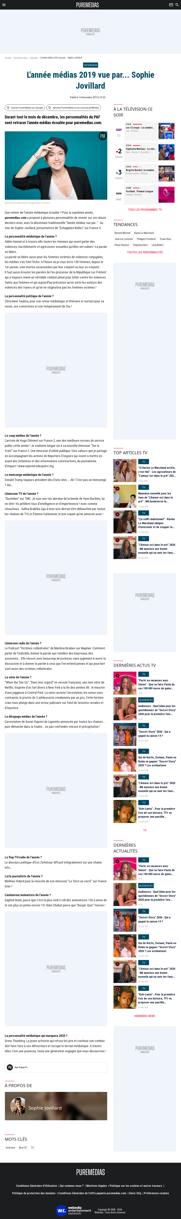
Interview (34, 57)
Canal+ (119, 199)
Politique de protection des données (34, 1193)
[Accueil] (87, 4)
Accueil (8, 57)
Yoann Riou (165, 239)
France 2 (119, 156)
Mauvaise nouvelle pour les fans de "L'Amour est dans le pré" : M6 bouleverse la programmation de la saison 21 (157, 499)
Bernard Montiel (122, 233)
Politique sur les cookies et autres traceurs (136, 1185)
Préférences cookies (156, 1193)
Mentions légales (96, 1185)
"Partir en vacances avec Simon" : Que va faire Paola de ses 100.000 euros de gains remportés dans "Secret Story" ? (157, 688)
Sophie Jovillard (45, 1108)
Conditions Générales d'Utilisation (36, 1185)
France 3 (119, 178)
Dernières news (20, 57)
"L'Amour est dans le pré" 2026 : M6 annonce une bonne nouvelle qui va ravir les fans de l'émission (156, 550)
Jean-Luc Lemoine (124, 239)
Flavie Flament (122, 245)
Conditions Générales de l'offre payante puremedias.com (92, 1193)
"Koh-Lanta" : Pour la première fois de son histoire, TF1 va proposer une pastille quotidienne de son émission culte (156, 816)
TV (32, 1147)
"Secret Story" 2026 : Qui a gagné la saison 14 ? (154, 733)
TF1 (119, 135)
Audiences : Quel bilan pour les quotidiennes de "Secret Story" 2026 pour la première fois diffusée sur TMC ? (157, 712)
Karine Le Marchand (144, 233)
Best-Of (23, 1147)
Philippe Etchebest (146, 239)
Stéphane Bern (140, 245)
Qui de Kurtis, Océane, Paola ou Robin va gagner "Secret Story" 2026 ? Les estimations (157, 761)
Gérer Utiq (135, 1193)
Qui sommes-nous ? (72, 1185)
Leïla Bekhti (157, 245)
